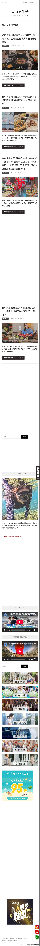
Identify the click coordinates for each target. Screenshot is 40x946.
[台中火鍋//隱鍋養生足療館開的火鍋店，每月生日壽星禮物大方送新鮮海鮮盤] (20, 60)
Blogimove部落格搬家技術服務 (30, 945)
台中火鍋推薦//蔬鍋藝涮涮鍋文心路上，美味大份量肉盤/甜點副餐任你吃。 (18, 311)
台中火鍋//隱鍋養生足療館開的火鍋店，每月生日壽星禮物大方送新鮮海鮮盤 (19, 38)
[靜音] (32, 630)
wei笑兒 (13, 45)
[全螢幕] (35, 630)
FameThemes (14, 940)
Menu (6, 3)
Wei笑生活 (20, 12)
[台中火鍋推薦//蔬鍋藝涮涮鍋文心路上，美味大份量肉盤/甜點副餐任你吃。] (20, 332)
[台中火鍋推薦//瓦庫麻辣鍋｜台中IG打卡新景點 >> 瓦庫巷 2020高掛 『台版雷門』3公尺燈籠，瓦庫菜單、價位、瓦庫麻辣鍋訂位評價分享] (20, 186)
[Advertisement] (20, 242)
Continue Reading (16, 85)
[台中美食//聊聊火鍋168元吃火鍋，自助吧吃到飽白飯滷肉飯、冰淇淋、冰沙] (20, 121)
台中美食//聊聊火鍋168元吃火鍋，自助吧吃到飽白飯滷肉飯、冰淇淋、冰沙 (19, 100)
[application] (20, 622)
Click (38, 473)
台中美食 (5, 45)
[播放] (5, 630)
